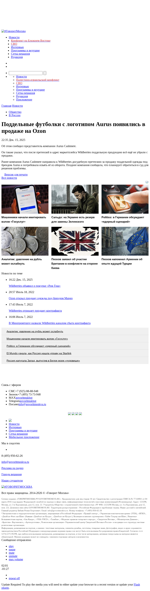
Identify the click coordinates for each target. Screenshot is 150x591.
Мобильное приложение (24, 437)
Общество (15, 111)
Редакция (17, 57)
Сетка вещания (20, 53)
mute (11, 552)
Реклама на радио (12, 468)
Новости (14, 37)
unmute (13, 556)
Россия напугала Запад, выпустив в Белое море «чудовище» (43, 360)
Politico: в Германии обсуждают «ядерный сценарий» (39, 345)
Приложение (24, 99)
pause (12, 549)
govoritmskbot (24, 397)
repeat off (14, 578)
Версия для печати (16, 174)
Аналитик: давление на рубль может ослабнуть (35, 331)
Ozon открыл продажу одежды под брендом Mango (41, 298)
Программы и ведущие (25, 50)
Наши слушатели (12, 480)
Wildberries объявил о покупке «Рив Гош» (35, 285)
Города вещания (11, 474)
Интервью (17, 47)
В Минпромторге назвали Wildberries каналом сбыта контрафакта (50, 323)
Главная (6, 105)
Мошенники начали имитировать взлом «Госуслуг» (37, 338)
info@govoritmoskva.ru (32, 404)
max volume (16, 559)
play (11, 546)
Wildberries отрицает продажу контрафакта (35, 310)
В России (14, 115)
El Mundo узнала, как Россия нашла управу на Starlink (39, 353)
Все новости (9, 177)
